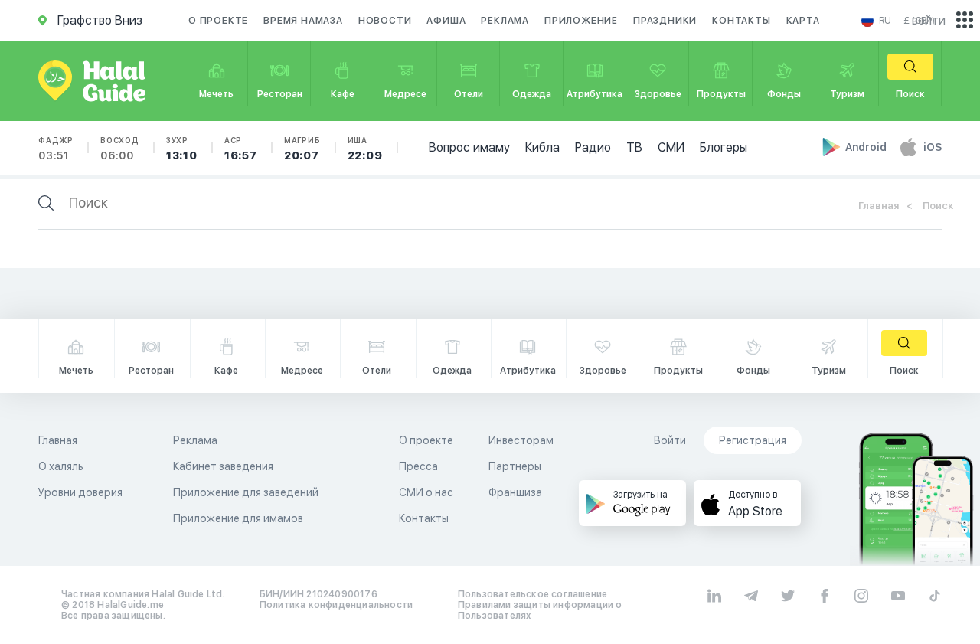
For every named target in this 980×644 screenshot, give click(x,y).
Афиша (446, 20)
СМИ (671, 147)
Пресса (418, 466)
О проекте (218, 20)
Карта (803, 20)
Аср (240, 149)
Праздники (665, 20)
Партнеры (514, 466)
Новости (385, 20)
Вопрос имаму (469, 147)
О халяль (60, 466)
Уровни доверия (80, 492)
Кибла (542, 147)
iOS (932, 147)
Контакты (741, 20)
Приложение (581, 20)
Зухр (182, 149)
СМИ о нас (426, 492)
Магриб (302, 149)
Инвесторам (521, 440)
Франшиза (515, 492)
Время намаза (303, 20)
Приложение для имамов (238, 518)
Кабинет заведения (223, 466)
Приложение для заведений (245, 492)
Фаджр (56, 149)
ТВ (634, 147)
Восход (119, 149)
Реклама (505, 20)
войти (929, 20)
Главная (878, 205)
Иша (365, 149)
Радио (593, 147)
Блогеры (723, 147)
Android (867, 147)
